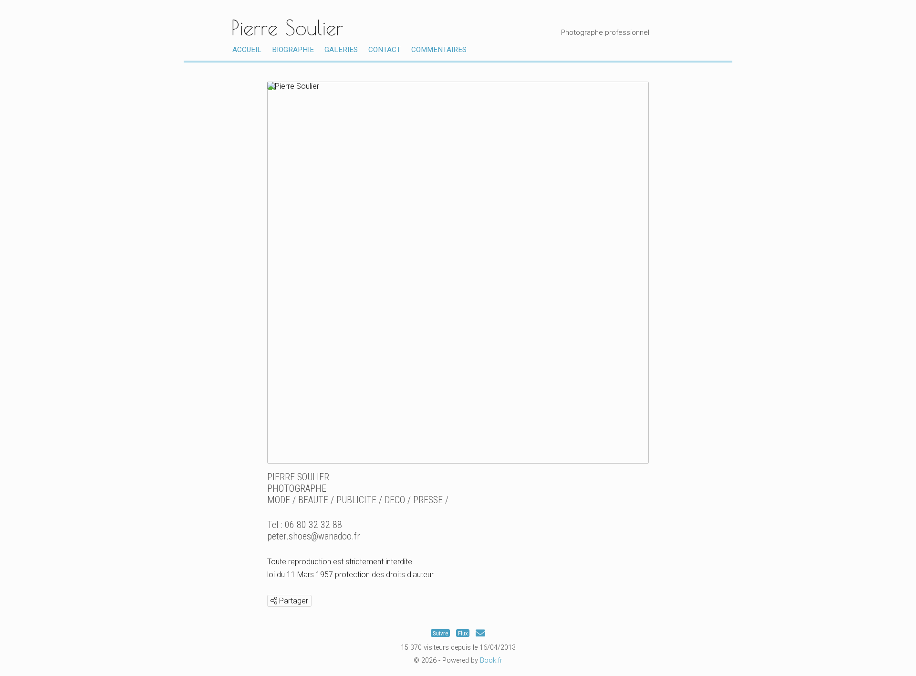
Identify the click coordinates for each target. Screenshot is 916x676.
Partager (292, 600)
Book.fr (491, 660)
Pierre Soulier (287, 27)
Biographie (293, 49)
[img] (274, 600)
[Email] (480, 633)
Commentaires (439, 49)
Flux (463, 633)
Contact (384, 49)
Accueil (246, 49)
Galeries (341, 49)
